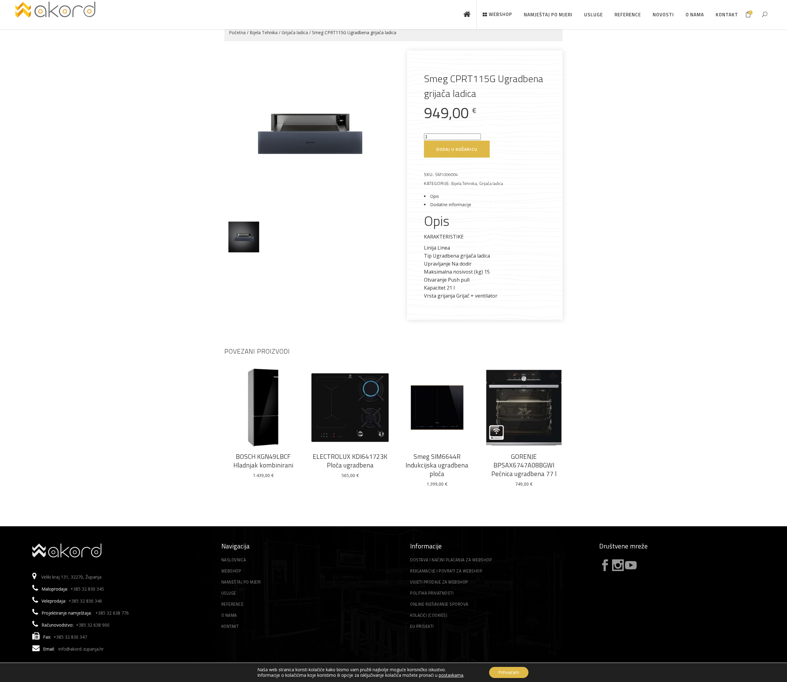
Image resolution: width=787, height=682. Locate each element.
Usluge (228, 593)
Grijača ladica (295, 32)
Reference (232, 604)
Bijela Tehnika (264, 32)
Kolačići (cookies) (428, 615)
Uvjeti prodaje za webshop (439, 582)
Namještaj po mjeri (241, 582)
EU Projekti (422, 626)
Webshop (231, 571)
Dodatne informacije (450, 204)
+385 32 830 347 (70, 637)
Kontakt (230, 626)
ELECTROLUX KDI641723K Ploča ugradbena (350, 460)
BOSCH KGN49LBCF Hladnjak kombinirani (263, 460)
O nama (229, 615)
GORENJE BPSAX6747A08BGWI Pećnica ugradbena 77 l (523, 465)
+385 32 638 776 (112, 613)
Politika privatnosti (431, 593)
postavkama (451, 675)
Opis (434, 196)
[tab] (485, 196)
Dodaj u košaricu (456, 149)
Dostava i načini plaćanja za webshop (451, 560)
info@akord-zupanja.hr (81, 649)
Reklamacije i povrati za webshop (446, 571)
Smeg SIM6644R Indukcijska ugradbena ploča (436, 465)
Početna (237, 32)
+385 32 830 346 (85, 601)
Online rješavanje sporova (439, 604)
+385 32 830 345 (87, 589)
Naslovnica (233, 560)
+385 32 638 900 (92, 625)
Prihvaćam (508, 672)
